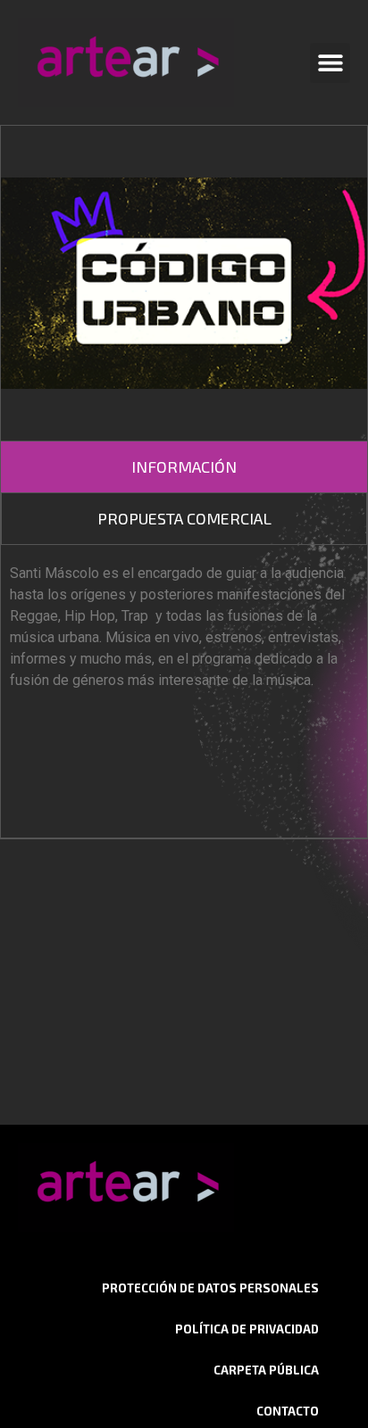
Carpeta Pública (266, 1370)
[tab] (184, 467)
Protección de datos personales (210, 1288)
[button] (330, 63)
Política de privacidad (247, 1329)
